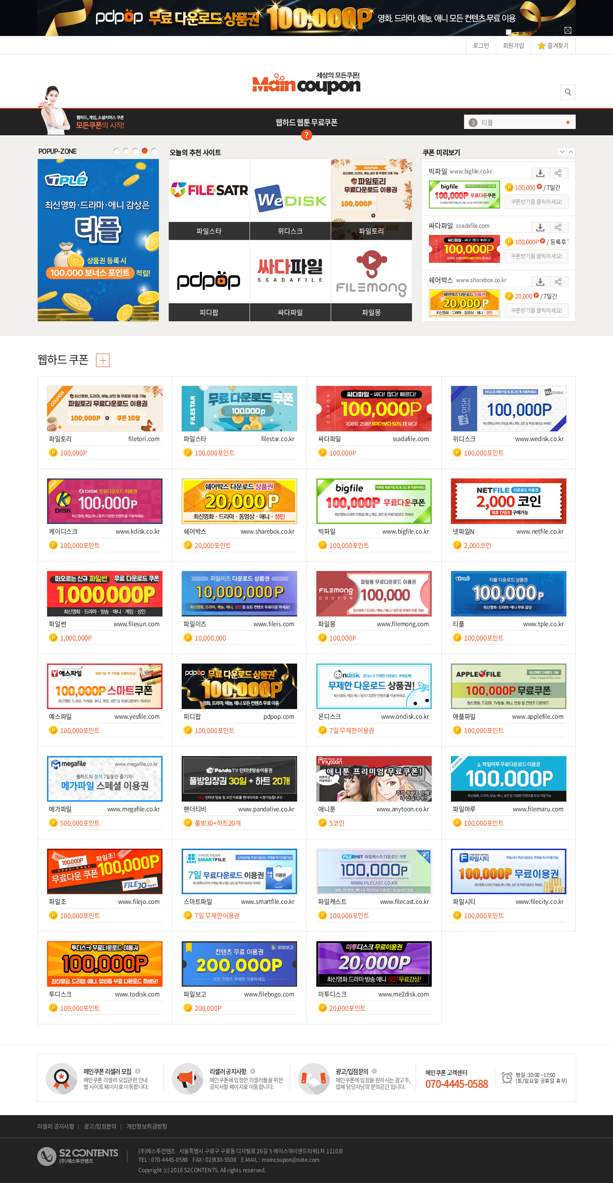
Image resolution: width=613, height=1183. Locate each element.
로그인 (481, 45)
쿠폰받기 (541, 170)
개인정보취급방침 (147, 1126)
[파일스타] (209, 163)
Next (570, 151)
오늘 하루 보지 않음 (535, 31)
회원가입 (513, 45)
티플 (487, 122)
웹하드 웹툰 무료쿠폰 (306, 122)
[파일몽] (371, 244)
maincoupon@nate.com (291, 1160)
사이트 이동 (559, 170)
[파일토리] (371, 163)
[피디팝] (209, 244)
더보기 (102, 360)
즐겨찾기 (558, 45)
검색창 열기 (568, 92)
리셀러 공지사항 (55, 1126)
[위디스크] (290, 163)
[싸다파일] (290, 244)
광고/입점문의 (100, 1126)
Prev (561, 151)
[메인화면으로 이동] (306, 80)
